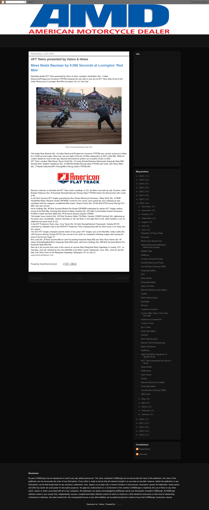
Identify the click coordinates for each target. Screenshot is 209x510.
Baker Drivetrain (148, 346)
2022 (141, 191)
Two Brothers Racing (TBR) (153, 266)
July (144, 226)
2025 (141, 180)
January (145, 414)
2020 (141, 199)
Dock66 (144, 335)
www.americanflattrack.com (42, 255)
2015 (141, 431)
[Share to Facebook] (72, 264)
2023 (141, 187)
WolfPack (145, 350)
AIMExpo (145, 255)
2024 (141, 184)
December (147, 206)
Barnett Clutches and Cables (154, 290)
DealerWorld (144, 449)
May (144, 399)
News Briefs (146, 278)
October (145, 214)
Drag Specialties (148, 270)
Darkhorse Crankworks (151, 319)
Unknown (143, 454)
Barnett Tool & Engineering (153, 343)
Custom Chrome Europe (152, 259)
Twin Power (146, 375)
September (147, 218)
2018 (141, 419)
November (147, 210)
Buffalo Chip (146, 251)
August (145, 222)
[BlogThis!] (67, 264)
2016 (141, 427)
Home (79, 278)
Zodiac (144, 294)
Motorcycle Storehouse (151, 241)
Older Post (121, 278)
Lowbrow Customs (149, 309)
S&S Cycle (145, 394)
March (145, 407)
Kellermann (146, 371)
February (146, 410)
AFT (143, 274)
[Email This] (64, 264)
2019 (141, 203)
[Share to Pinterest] (75, 264)
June (144, 230)
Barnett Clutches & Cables (153, 382)
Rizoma (144, 305)
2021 (141, 195)
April (144, 403)
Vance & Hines (147, 286)
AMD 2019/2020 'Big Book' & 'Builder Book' (154, 355)
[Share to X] (69, 264)
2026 (141, 176)
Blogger (119, 504)
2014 (141, 435)
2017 (141, 423)
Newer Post (37, 278)
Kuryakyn (145, 237)
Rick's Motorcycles (149, 298)
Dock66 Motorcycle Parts (152, 263)
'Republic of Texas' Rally (152, 233)
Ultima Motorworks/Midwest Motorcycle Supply (153, 246)
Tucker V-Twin (147, 323)
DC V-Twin (145, 327)
